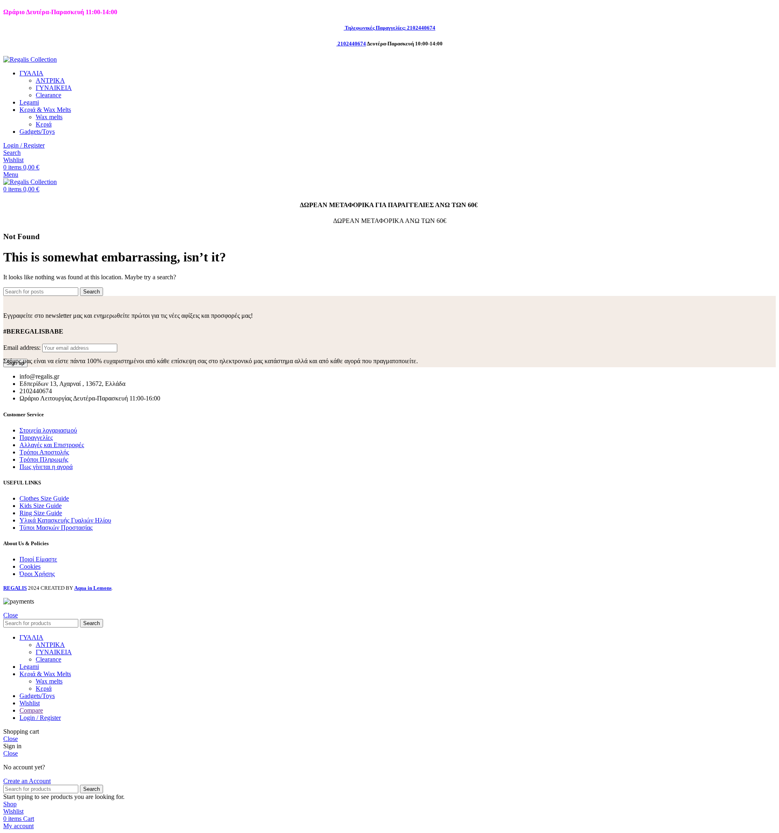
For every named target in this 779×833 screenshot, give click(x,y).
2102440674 (352, 44)
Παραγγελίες (36, 437)
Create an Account (27, 780)
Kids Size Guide (40, 505)
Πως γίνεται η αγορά (46, 466)
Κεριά (44, 124)
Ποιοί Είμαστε (38, 559)
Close (10, 615)
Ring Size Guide (40, 513)
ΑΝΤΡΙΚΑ (50, 80)
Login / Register (40, 717)
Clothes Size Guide (44, 498)
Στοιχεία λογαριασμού (48, 430)
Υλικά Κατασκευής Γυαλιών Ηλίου (65, 520)
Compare (31, 710)
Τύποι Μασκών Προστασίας (56, 527)
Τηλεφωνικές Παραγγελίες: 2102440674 (390, 28)
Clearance (48, 95)
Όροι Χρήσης (37, 573)
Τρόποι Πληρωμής (43, 459)
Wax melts (49, 116)
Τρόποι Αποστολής (44, 452)
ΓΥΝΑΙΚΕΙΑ (54, 87)
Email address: (22, 347)
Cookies (30, 566)
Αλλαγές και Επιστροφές (51, 444)
